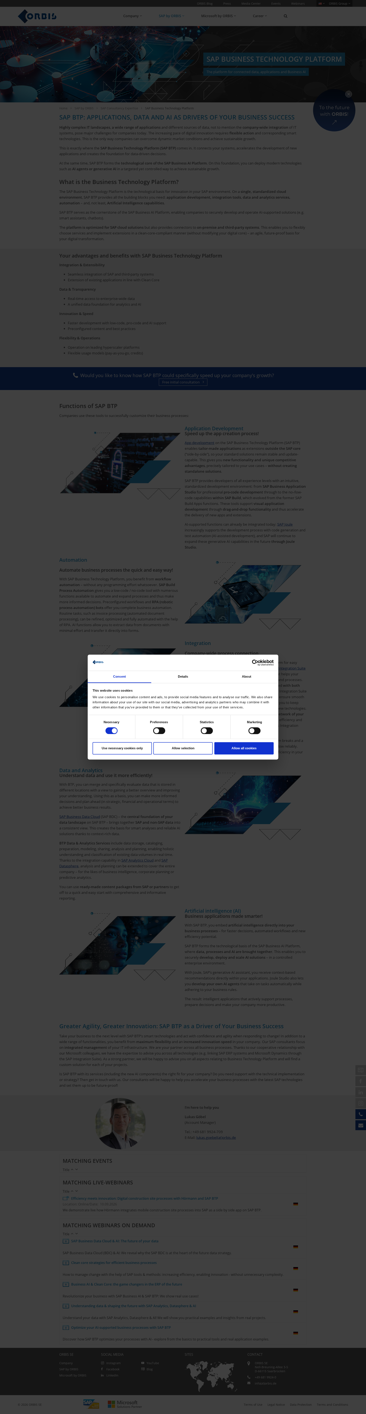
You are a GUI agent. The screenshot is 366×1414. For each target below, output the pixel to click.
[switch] (159, 730)
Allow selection (183, 748)
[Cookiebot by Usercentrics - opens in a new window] (255, 662)
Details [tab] (183, 676)
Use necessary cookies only (122, 748)
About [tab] (246, 676)
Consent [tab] (119, 676)
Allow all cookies (244, 748)
